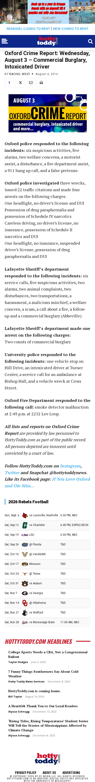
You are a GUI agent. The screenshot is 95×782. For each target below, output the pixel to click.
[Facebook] (9, 82)
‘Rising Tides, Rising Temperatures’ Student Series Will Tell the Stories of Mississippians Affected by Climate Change (48, 725)
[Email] (30, 82)
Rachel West (19, 74)
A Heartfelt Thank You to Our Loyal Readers (43, 706)
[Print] (41, 82)
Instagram (70, 466)
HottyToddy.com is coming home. (34, 691)
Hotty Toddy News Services (26, 681)
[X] (19, 82)
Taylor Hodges (18, 662)
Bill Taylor (15, 696)
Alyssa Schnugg (19, 711)
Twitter (12, 472)
